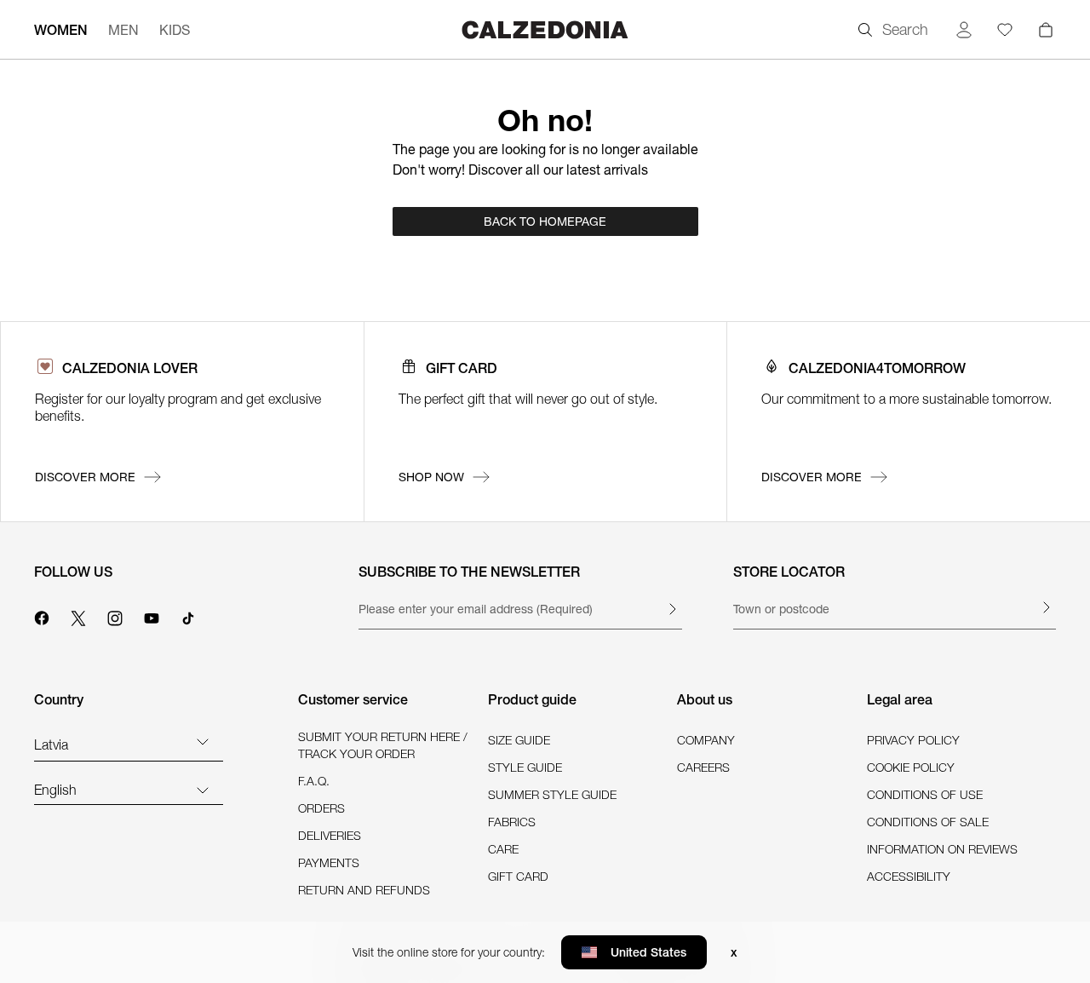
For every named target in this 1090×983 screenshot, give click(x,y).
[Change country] (202, 741)
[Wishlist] (1005, 30)
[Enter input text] (672, 609)
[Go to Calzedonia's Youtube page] (151, 616)
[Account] (964, 30)
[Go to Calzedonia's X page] (78, 616)
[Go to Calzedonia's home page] (545, 29)
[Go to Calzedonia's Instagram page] (115, 616)
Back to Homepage (545, 221)
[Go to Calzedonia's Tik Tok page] (188, 616)
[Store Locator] (1046, 607)
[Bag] (1046, 30)
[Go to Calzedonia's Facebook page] (41, 616)
